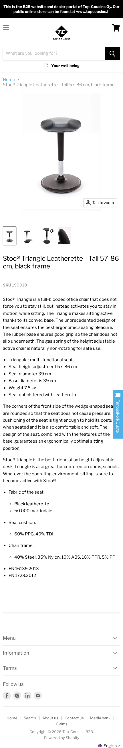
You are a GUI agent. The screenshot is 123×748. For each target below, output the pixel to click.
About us (50, 718)
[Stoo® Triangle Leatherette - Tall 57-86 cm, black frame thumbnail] (9, 236)
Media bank (100, 718)
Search (30, 718)
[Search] (112, 53)
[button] (110, 745)
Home (9, 79)
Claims (62, 724)
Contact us (74, 718)
